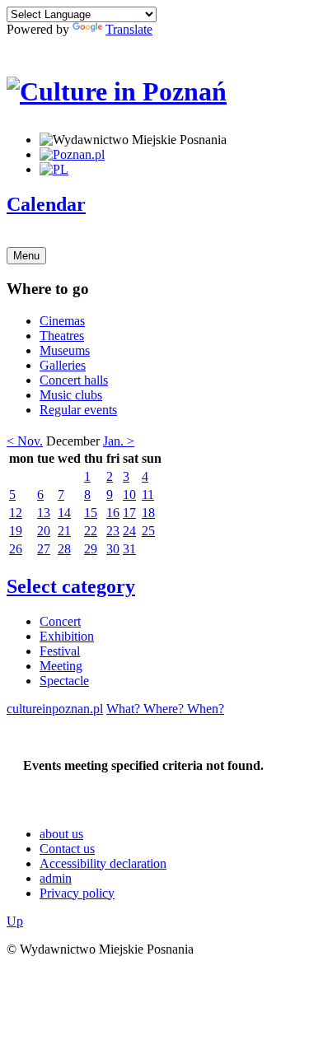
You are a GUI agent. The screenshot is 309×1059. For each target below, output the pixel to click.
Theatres (62, 336)
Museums (65, 350)
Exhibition (67, 636)
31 (129, 549)
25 (148, 531)
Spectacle (64, 681)
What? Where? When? (165, 709)
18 (148, 513)
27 (43, 549)
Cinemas (62, 321)
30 (112, 549)
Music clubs (71, 395)
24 (129, 531)
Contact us (67, 849)
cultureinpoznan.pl (55, 709)
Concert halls (74, 380)
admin (56, 878)
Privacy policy (77, 893)
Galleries (63, 365)
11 (148, 495)
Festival (60, 651)
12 (15, 513)
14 (64, 513)
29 (90, 549)
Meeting (61, 666)
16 (112, 513)
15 (90, 513)
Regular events (78, 410)
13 (43, 513)
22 (90, 531)
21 (64, 531)
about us (61, 834)
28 (64, 549)
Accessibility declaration (103, 863)
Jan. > (118, 441)
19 (15, 531)
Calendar (46, 204)
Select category (71, 586)
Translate (128, 29)
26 (15, 549)
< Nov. (25, 441)
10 (129, 495)
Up (15, 921)
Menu (26, 256)
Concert (60, 621)
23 (112, 531)
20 (43, 531)
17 (129, 513)
